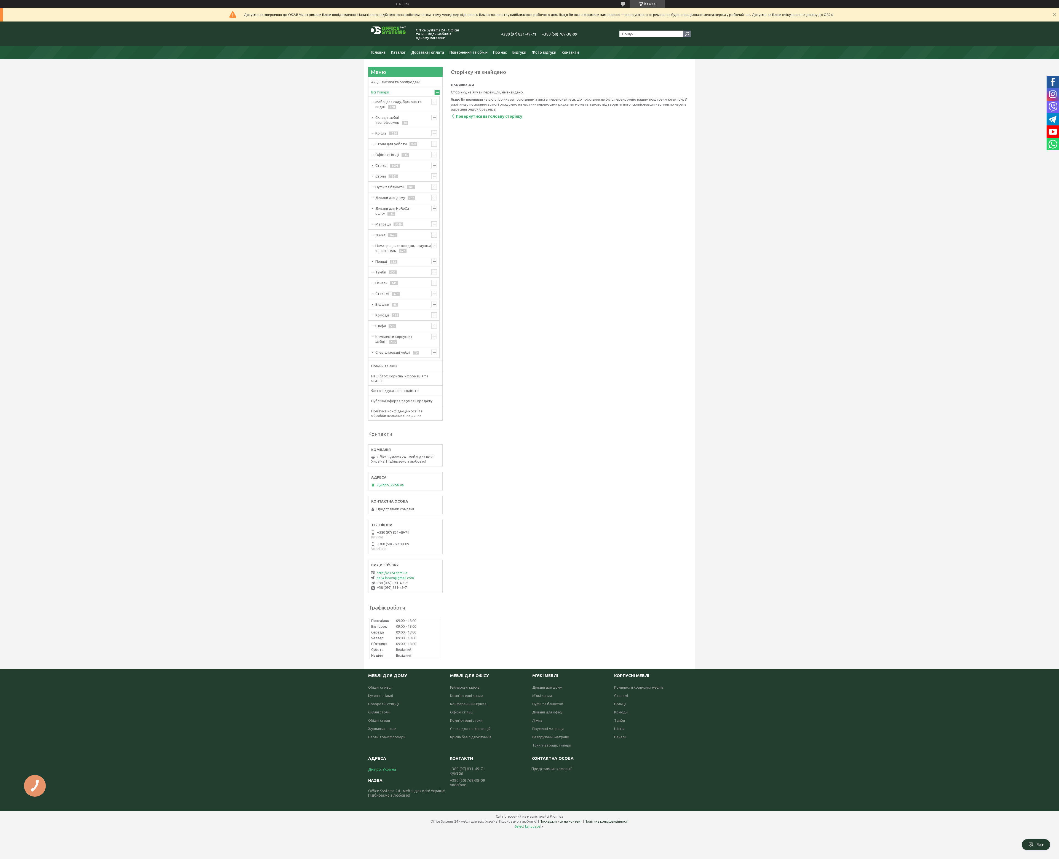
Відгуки (519, 52)
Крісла (380, 133)
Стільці (381, 165)
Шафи (380, 326)
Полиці (381, 261)
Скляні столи (379, 712)
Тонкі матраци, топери (551, 745)
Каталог (398, 52)
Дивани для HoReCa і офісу (393, 210)
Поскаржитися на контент (561, 821)
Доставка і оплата (427, 52)
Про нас (500, 52)
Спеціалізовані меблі (392, 352)
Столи (380, 176)
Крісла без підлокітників (470, 737)
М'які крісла (542, 695)
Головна (378, 52)
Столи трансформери (386, 737)
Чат (1040, 844)
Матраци (383, 224)
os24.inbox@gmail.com (395, 578)
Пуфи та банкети (389, 187)
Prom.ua (556, 816)
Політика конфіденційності (607, 821)
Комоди (382, 315)
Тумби (380, 272)
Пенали (381, 283)
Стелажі (382, 294)
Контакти (570, 52)
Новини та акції (384, 366)
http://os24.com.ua (392, 573)
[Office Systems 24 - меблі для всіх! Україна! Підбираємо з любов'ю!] (389, 34)
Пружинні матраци (548, 729)
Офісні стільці (387, 155)
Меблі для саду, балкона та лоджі (398, 104)
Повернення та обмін (469, 52)
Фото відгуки (544, 52)
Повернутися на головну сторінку (489, 116)
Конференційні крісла (468, 704)
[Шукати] (687, 34)
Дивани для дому (390, 198)
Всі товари (380, 92)
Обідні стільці (380, 687)
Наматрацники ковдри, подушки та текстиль (403, 248)
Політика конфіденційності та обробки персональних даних (396, 413)
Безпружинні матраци (550, 737)
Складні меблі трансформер (387, 120)
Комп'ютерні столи (466, 720)
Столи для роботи (391, 144)
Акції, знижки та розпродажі (395, 82)
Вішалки (382, 304)
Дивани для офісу (547, 712)
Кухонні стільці (380, 695)
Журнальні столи (382, 729)
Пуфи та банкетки (547, 704)
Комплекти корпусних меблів (393, 339)
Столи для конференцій (470, 729)
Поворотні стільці (383, 704)
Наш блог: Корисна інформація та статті (399, 378)
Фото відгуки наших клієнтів (395, 391)
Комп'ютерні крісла (466, 695)
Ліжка (380, 235)
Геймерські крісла (465, 687)
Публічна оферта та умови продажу (401, 401)
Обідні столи (379, 720)
